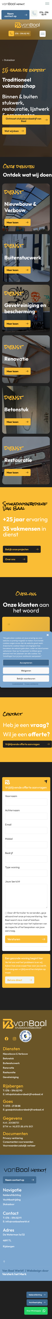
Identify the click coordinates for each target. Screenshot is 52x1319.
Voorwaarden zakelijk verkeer (19, 1145)
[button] (47, 635)
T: (4, 1105)
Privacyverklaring (31, 684)
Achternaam (12, 810)
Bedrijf (9, 853)
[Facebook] (6, 1038)
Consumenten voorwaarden (18, 1141)
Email (8, 824)
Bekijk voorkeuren (26, 678)
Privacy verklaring (13, 1138)
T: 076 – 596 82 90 (12, 1090)
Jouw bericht (12, 881)
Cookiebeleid (17, 684)
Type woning (12, 867)
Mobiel (9, 838)
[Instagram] (14, 1038)
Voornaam (11, 796)
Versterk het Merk (14, 1274)
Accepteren (26, 662)
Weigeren (26, 670)
